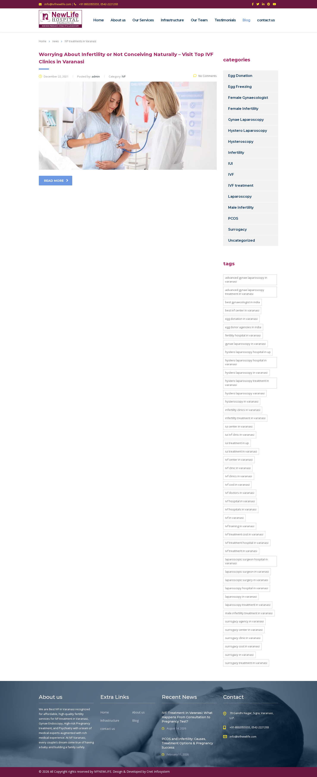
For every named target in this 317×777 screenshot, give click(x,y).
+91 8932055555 (88, 4)
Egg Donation (240, 76)
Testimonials (225, 20)
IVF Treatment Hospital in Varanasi (246, 543)
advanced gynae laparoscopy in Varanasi (246, 280)
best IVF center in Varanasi (242, 310)
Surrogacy (237, 229)
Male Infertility (241, 207)
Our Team (199, 20)
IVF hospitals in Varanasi (240, 509)
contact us (266, 20)
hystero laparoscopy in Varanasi (246, 373)
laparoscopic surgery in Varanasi (246, 580)
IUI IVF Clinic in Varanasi (239, 435)
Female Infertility (243, 109)
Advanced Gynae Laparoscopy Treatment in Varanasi (244, 292)
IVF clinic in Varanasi (238, 468)
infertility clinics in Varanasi (242, 410)
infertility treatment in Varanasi (245, 418)
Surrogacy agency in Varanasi (244, 621)
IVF (231, 174)
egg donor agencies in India (243, 327)
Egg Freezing (240, 87)
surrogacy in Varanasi (239, 655)
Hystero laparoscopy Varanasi (245, 393)
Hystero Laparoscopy (247, 131)
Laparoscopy (240, 196)
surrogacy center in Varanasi (244, 630)
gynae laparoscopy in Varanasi (245, 344)
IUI (230, 164)
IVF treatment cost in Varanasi (244, 534)
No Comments (207, 76)
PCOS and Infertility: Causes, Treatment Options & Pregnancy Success (187, 743)
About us (118, 20)
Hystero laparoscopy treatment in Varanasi (247, 383)
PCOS (233, 218)
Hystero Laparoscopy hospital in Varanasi (246, 362)
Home (98, 20)
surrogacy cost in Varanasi (242, 646)
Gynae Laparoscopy (246, 120)
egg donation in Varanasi (241, 319)
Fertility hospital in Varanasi (243, 335)
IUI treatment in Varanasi (241, 451)
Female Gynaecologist (248, 98)
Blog (246, 20)
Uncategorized (241, 240)
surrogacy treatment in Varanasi (246, 663)
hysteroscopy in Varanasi (241, 401)
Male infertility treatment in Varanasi (249, 613)
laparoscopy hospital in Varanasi (246, 588)
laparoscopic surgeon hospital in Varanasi (246, 561)
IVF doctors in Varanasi (239, 493)
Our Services (143, 20)
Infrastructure (172, 20)
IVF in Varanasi (234, 518)
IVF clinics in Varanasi (238, 476)
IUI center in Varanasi (239, 426)
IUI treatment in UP (237, 443)
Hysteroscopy (240, 142)
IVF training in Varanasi (239, 526)
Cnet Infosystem (158, 771)
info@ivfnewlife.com (57, 4)
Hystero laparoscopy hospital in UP (248, 352)
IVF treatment (240, 185)
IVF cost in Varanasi (237, 484)
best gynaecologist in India (242, 302)
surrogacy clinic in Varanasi (243, 638)
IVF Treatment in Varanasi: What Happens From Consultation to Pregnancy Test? (187, 717)
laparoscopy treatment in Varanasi (247, 605)
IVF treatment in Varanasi (241, 551)
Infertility (236, 153)
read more (54, 181)
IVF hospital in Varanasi (240, 501)
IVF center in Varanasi (239, 460)
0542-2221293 (109, 4)
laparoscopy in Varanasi (241, 596)
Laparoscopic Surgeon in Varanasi (247, 571)
